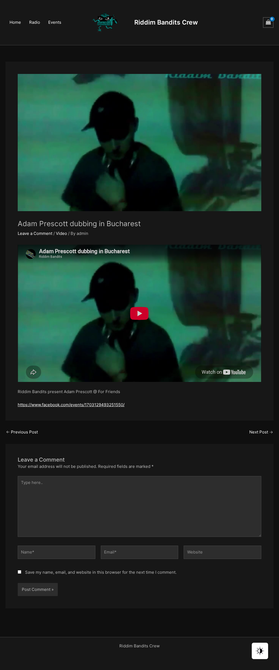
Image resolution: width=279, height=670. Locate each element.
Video (61, 233)
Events (54, 22)
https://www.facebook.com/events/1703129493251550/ (71, 404)
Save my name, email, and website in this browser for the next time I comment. (101, 572)
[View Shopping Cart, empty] (268, 22)
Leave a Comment (35, 233)
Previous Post (22, 432)
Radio (34, 22)
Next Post (261, 432)
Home (15, 22)
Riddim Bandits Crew (166, 22)
